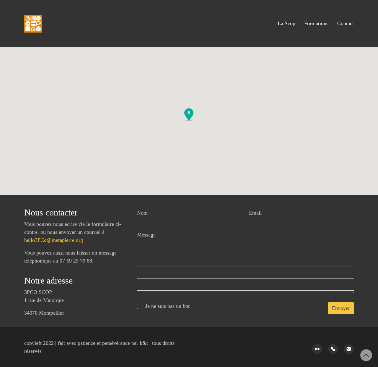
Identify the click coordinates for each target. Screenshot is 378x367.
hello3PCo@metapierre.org (53, 240)
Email (255, 213)
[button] (189, 114)
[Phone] (333, 349)
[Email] (349, 349)
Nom (142, 213)
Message (146, 235)
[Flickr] (317, 349)
